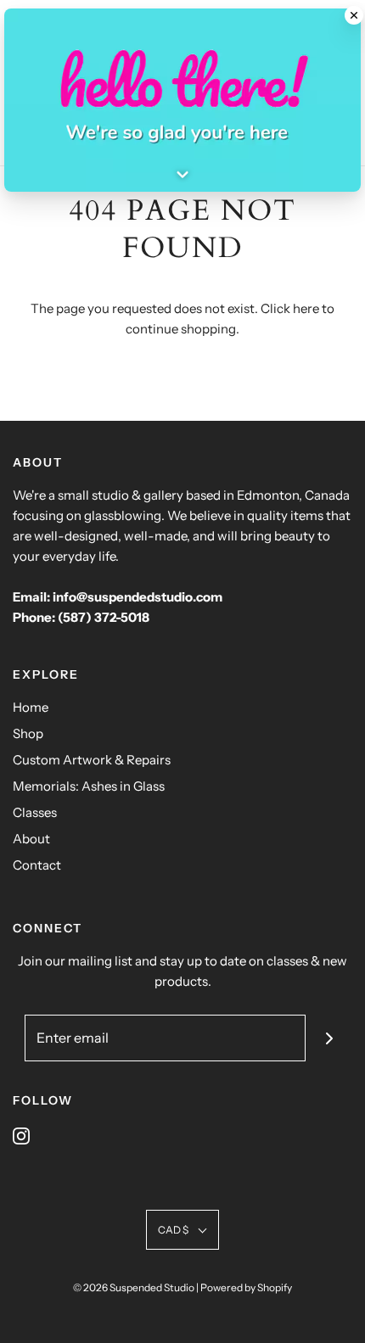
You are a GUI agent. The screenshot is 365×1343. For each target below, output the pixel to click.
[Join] (329, 1038)
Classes (35, 812)
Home (30, 707)
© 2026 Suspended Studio (133, 1287)
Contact (37, 865)
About (31, 839)
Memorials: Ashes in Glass (89, 786)
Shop (28, 733)
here (306, 308)
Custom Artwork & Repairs (92, 760)
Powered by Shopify (246, 1287)
